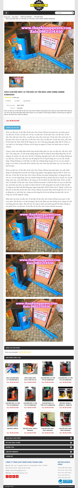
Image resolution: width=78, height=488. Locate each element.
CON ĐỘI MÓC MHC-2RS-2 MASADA (47, 429)
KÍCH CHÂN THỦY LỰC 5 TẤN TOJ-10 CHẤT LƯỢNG (30, 379)
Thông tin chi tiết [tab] (12, 127)
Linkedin (27, 101)
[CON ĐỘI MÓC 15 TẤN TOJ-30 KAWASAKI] (65, 368)
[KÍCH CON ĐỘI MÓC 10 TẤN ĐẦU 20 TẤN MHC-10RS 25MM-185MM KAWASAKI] (39, 48)
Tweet (18, 101)
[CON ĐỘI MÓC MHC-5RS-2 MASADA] (65, 419)
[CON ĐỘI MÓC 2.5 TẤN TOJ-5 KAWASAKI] (48, 394)
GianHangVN (70, 486)
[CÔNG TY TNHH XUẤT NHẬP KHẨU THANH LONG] (39, 10)
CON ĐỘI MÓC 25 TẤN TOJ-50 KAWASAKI (48, 379)
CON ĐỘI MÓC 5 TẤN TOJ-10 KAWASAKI (30, 404)
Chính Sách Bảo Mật (64, 477)
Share (8, 101)
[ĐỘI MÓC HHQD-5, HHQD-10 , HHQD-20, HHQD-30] (65, 394)
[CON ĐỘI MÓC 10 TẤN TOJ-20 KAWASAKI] (12, 394)
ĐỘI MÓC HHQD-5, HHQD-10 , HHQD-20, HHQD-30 (65, 405)
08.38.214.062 (12, 468)
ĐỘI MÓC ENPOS (12, 428)
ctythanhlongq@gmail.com (18, 470)
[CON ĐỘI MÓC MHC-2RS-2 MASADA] (48, 419)
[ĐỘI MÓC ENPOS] (12, 419)
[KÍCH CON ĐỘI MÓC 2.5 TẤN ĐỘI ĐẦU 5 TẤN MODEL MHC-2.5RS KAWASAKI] (12, 368)
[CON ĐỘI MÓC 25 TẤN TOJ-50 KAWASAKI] (48, 368)
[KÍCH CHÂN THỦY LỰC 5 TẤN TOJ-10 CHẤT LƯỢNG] (30, 368)
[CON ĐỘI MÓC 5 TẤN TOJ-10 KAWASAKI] (30, 394)
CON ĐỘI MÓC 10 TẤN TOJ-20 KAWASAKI (13, 404)
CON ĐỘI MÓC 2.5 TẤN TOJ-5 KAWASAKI (48, 404)
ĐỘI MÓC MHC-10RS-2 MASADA (30, 429)
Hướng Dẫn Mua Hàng (65, 467)
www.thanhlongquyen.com (20, 473)
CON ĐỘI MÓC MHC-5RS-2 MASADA (65, 429)
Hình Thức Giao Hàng (64, 472)
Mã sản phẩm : (11, 105)
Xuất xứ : (13, 108)
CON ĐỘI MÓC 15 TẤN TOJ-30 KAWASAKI (65, 379)
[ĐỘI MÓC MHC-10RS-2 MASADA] (30, 419)
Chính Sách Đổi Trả (64, 475)
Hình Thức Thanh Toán (65, 470)
